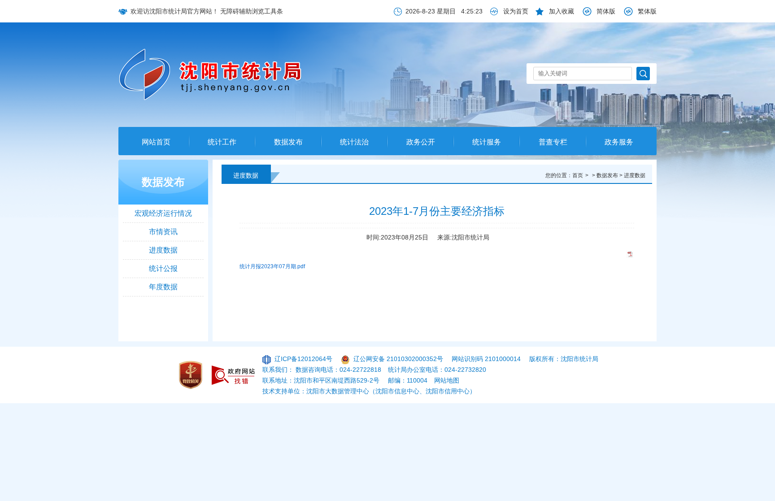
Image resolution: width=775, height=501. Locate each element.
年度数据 (163, 287)
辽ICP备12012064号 (303, 358)
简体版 (605, 11)
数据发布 (288, 142)
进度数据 (163, 250)
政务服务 (619, 142)
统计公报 (163, 268)
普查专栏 (553, 142)
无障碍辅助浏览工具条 (251, 11)
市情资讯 (163, 231)
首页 (577, 175)
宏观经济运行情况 (163, 213)
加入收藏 (561, 11)
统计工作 (222, 142)
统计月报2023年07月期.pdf (272, 266)
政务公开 (420, 142)
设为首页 (515, 11)
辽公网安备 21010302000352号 (398, 358)
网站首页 (156, 142)
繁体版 (647, 11)
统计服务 (486, 142)
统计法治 (354, 142)
